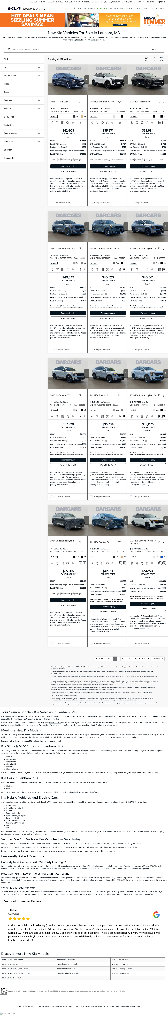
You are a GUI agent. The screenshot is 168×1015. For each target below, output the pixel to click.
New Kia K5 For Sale (10, 964)
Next (136, 659)
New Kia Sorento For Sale (122, 964)
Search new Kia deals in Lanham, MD (16, 741)
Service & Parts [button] (116, 8)
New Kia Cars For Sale (121, 973)
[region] (68, 151)
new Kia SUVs (55, 723)
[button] (86, 79)
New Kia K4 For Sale (120, 960)
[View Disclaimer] (73, 122)
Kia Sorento (31, 753)
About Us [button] (148, 8)
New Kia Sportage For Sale (123, 969)
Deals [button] (139, 8)
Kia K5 (34, 792)
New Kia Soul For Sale (66, 969)
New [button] (80, 8)
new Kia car (43, 782)
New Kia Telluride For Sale (68, 973)
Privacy (48, 1006)
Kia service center (28, 851)
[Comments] (80, 122)
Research (160, 8)
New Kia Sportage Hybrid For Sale (16, 973)
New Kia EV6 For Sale (66, 960)
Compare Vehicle (62, 203)
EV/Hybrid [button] (102, 8)
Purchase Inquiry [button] (68, 166)
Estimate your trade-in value (53, 847)
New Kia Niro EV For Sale (67, 964)
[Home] (74, 8)
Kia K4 (9, 786)
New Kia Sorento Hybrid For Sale (16, 969)
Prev (109, 659)
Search (153, 49)
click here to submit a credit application (103, 844)
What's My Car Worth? (68, 171)
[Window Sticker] (84, 122)
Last (145, 659)
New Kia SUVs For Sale (11, 978)
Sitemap (41, 1006)
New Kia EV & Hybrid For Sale (14, 960)
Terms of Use (56, 1006)
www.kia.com (135, 1006)
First (100, 659)
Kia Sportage (11, 759)
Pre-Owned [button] (89, 8)
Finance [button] (130, 8)
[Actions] (84, 102)
